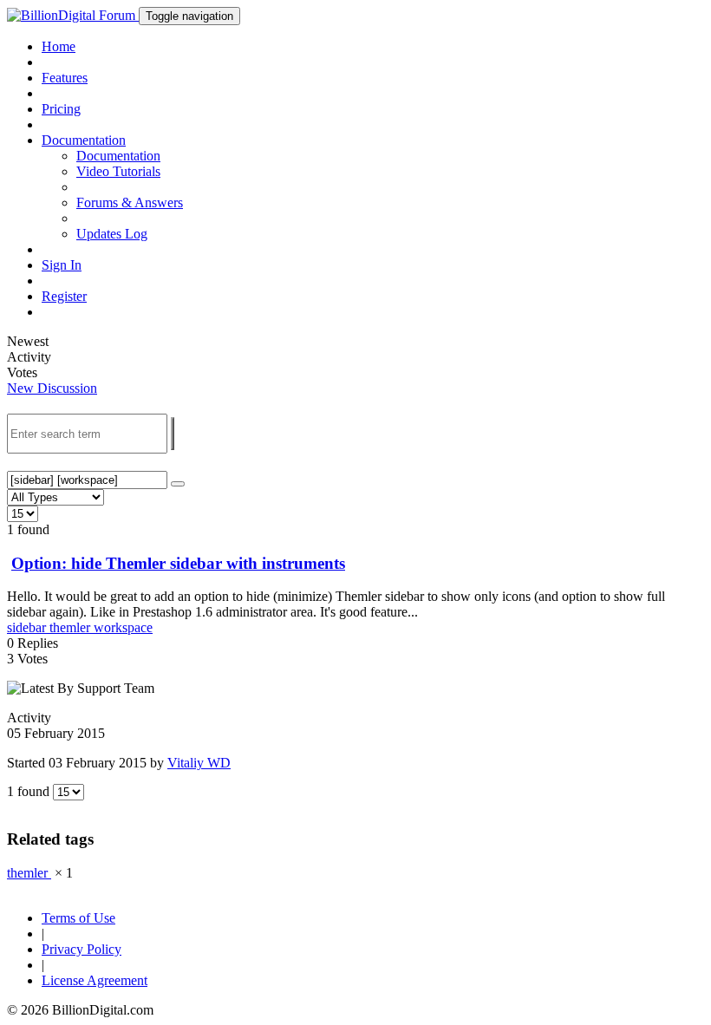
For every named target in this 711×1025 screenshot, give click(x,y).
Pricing (61, 108)
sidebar (28, 627)
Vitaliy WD (199, 762)
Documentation (118, 155)
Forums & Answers (129, 202)
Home (58, 46)
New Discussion (52, 388)
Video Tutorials (118, 171)
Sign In (62, 265)
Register (64, 296)
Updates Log (111, 233)
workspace (123, 627)
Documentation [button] (84, 140)
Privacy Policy (81, 949)
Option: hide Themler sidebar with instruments (178, 563)
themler (71, 627)
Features (65, 77)
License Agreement (94, 980)
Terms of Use (78, 918)
